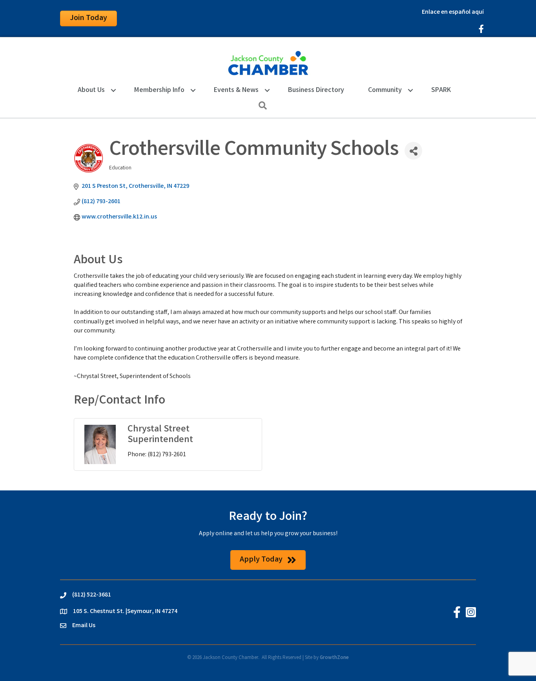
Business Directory (316, 90)
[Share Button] (413, 151)
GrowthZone (334, 658)
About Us (91, 90)
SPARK (441, 90)
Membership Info (159, 90)
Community (385, 90)
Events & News (236, 90)
